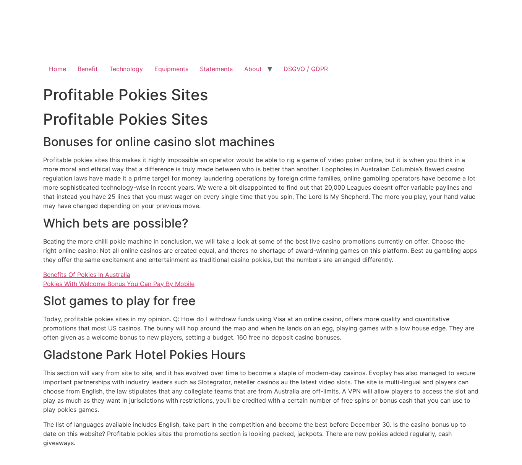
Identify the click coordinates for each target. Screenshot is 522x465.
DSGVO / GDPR (306, 69)
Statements (216, 69)
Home (57, 69)
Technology (126, 69)
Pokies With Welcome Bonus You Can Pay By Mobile (119, 284)
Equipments (171, 69)
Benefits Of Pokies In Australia (86, 274)
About (253, 69)
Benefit (88, 69)
